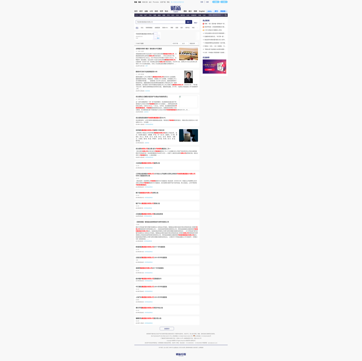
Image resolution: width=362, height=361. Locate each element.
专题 (199, 15)
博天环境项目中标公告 (149, 308)
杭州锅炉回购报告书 (148, 279)
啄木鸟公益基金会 (174, 347)
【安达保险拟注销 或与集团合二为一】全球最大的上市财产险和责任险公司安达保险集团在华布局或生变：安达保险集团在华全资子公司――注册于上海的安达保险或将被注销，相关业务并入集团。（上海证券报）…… (167, 153)
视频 (195, 11)
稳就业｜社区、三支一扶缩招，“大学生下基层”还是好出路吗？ (222, 46)
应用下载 (163, 2)
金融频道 (146, 112)
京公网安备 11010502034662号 (203, 336)
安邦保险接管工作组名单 (150, 130)
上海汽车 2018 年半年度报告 (151, 297)
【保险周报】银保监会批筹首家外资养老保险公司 (152, 222)
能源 (159, 15)
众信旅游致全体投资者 (149, 214)
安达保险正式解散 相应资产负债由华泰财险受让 (152, 97)
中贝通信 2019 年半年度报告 (151, 287)
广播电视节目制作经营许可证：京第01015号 (172, 338)
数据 (135, 2)
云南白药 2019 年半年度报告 (151, 257)
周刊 (216, 11)
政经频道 (147, 91)
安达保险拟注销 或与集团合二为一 (153, 149)
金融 (146, 11)
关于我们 (161, 347)
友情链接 (201, 347)
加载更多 (166, 328)
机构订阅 (145, 2)
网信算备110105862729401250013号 (183, 336)
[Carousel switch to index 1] (221, 71)
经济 (141, 11)
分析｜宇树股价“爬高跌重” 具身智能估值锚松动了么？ (220, 52)
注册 (207, 2)
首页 (136, 11)
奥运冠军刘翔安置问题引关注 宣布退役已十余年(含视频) (220, 40)
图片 (190, 11)
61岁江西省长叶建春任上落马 (213, 30)
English (202, 11)
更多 (136, 15)
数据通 (222, 11)
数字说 (183, 15)
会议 (150, 2)
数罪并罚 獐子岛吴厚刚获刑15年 (146, 72)
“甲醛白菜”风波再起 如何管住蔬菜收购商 (216, 49)
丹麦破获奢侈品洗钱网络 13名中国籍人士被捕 (217, 43)
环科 (168, 15)
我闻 (139, 2)
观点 (166, 11)
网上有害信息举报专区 (177, 2)
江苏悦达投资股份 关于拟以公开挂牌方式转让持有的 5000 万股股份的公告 (165, 175)
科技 (141, 15)
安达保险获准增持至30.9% (151, 118)
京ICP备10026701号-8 (166, 336)
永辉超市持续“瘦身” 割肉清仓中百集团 (149, 49)
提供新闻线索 (189, 347)
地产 (145, 15)
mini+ (210, 11)
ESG (177, 15)
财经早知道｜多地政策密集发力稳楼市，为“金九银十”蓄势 (221, 27)
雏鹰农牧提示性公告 (148, 318)
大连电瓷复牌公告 (148, 163)
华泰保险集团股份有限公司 (145, 34)
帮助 (168, 2)
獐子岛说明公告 (147, 193)
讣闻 (204, 15)
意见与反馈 (182, 347)
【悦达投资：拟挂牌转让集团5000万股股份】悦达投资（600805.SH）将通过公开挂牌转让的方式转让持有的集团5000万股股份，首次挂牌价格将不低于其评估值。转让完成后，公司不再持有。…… (166, 183)
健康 (164, 15)
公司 (151, 11)
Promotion (156, 2)
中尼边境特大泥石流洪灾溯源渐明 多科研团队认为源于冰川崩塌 (223, 33)
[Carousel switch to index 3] (224, 71)
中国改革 (193, 15)
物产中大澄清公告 (148, 203)
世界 (161, 11)
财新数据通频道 (149, 124)
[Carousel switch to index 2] (222, 71)
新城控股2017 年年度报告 (150, 247)
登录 (202, 2)
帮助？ (196, 23)
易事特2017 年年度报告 (150, 268)
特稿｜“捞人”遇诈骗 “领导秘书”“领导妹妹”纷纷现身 (219, 24)
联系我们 (195, 347)
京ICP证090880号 (155, 336)
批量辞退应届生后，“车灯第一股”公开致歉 (216, 36)
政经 (156, 11)
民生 (173, 15)
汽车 (150, 15)
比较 (188, 15)
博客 (185, 11)
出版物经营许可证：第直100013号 (192, 338)
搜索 (188, 22)
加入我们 (166, 347)
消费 (154, 15)
